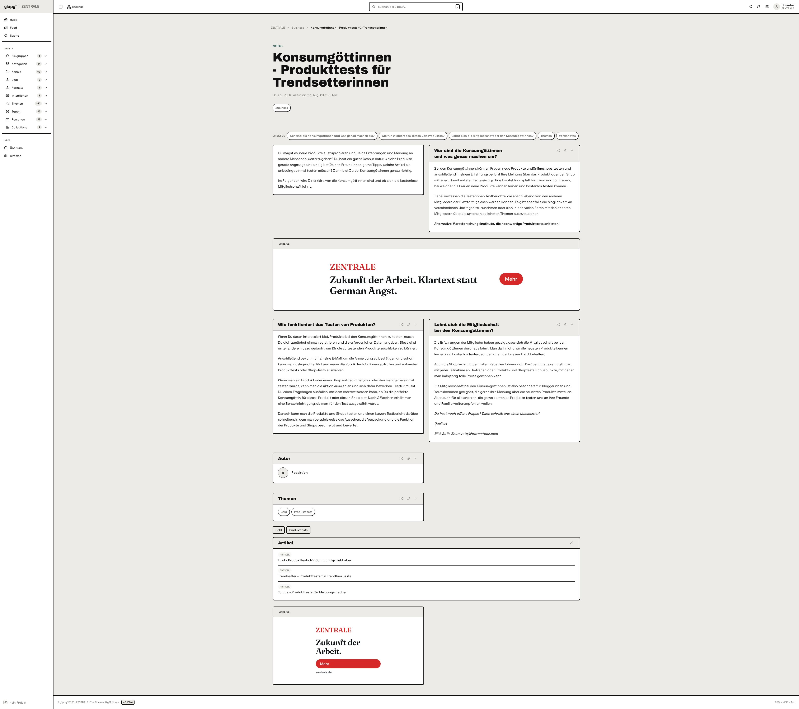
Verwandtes (567, 136)
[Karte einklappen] (572, 151)
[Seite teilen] (750, 6)
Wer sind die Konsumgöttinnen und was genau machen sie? (332, 136)
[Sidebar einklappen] (60, 6)
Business (298, 27)
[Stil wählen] (758, 6)
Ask (793, 702)
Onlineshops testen (548, 168)
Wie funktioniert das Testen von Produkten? (413, 136)
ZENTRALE (278, 27)
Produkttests (303, 512)
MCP (785, 702)
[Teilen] (558, 151)
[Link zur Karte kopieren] (565, 151)
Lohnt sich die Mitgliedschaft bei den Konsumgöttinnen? (493, 136)
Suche (14, 35)
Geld (284, 512)
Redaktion (299, 472)
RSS (777, 702)
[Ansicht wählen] (767, 6)
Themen (546, 136)
